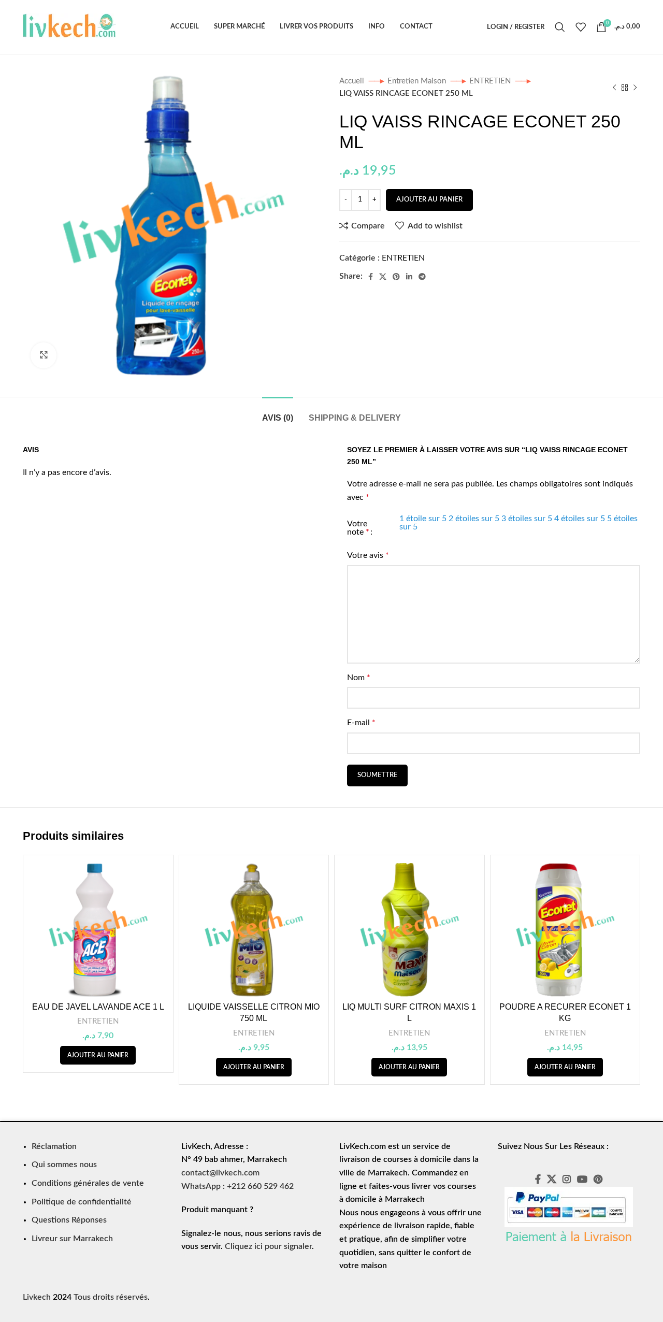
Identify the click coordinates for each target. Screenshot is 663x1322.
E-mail (361, 723)
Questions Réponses (69, 1220)
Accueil (352, 81)
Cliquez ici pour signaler (268, 1246)
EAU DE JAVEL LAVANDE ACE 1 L (98, 1006)
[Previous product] (614, 87)
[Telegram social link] (422, 276)
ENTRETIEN (491, 81)
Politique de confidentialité (82, 1202)
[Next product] (635, 87)
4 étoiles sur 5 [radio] (579, 518)
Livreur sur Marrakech (72, 1238)
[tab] (277, 412)
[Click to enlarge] (43, 355)
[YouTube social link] (582, 1179)
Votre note (358, 528)
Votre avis (368, 555)
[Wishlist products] (580, 27)
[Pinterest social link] (396, 276)
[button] (98, 1055)
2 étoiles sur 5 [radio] (474, 518)
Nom (358, 677)
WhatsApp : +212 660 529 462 (237, 1186)
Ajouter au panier (429, 199)
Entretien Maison (417, 81)
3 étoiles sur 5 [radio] (526, 518)
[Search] (560, 27)
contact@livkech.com (220, 1173)
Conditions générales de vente (88, 1183)
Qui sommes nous (64, 1164)
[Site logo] (69, 26)
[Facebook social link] (370, 276)
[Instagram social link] (566, 1179)
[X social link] (383, 276)
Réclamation (54, 1146)
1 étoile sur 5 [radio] (422, 518)
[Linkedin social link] (409, 276)
